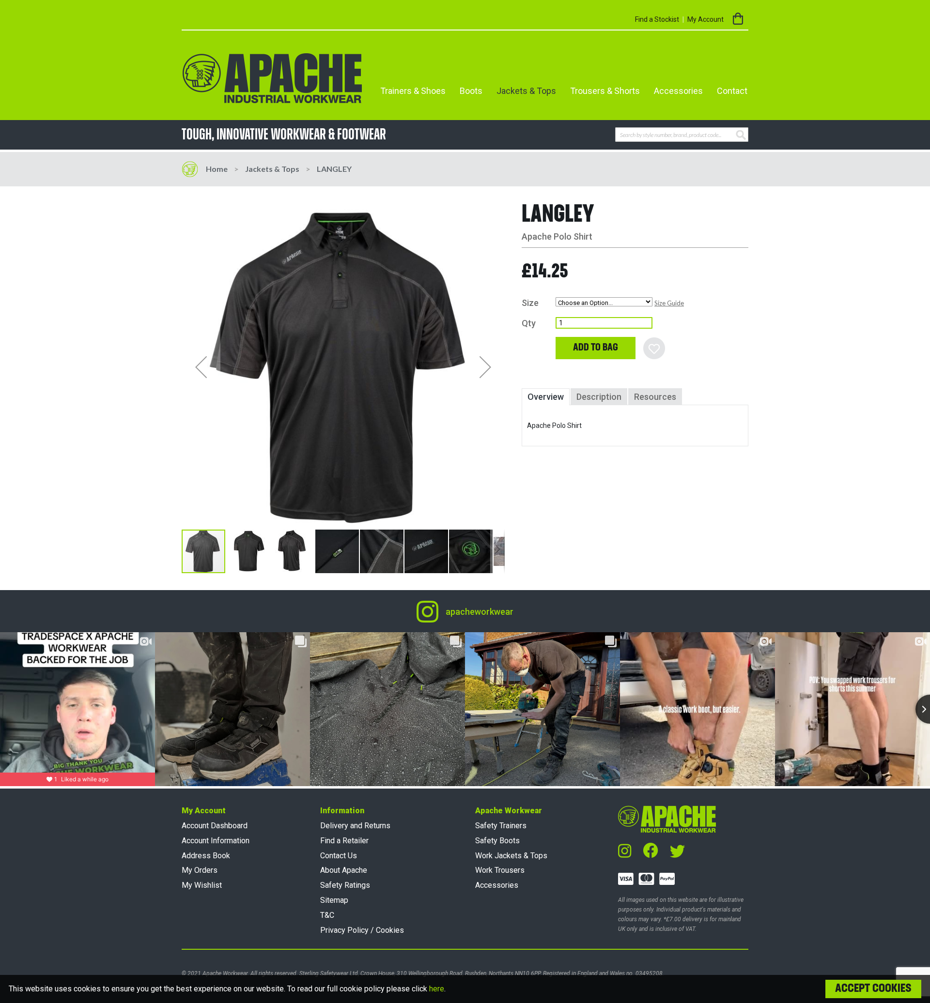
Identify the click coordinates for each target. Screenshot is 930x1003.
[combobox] (681, 134)
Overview (545, 397)
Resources (655, 397)
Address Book (206, 855)
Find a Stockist (657, 19)
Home (217, 168)
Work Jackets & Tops (511, 855)
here (436, 988)
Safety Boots (497, 840)
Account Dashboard (215, 825)
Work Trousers (500, 870)
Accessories (496, 885)
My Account (705, 19)
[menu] (560, 91)
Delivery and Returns (355, 825)
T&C (327, 915)
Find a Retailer (344, 840)
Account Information (215, 840)
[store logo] (272, 78)
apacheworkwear (479, 612)
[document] (465, 989)
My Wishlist (202, 885)
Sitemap (334, 900)
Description (598, 397)
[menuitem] (413, 91)
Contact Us (338, 855)
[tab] (546, 396)
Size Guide (669, 303)
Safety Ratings (345, 885)
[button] (201, 367)
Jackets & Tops (272, 168)
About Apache (343, 870)
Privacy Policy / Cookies (362, 930)
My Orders (199, 870)
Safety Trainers (501, 825)
